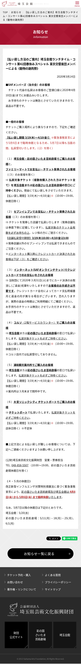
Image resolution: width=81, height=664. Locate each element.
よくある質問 (53, 575)
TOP (5, 12)
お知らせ (16, 12)
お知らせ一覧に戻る (39, 553)
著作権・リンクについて (21, 589)
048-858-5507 (19, 465)
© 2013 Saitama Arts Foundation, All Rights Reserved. (40, 658)
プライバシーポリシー (58, 582)
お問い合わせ (15, 582)
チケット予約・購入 (19, 575)
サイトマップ (53, 589)
